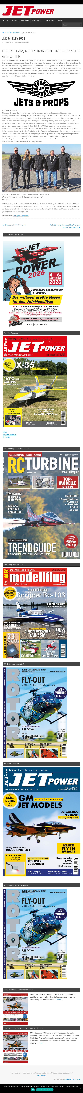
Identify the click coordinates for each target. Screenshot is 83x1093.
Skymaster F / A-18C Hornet (15, 225)
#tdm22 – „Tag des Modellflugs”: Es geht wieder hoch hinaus (65, 226)
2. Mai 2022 (9, 42)
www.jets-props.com (21, 216)
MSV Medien (41, 1075)
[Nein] (80, 1088)
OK (33, 1090)
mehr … (60, 999)
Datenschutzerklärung (44, 1090)
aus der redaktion (13, 33)
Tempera (67, 1079)
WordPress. (77, 1079)
